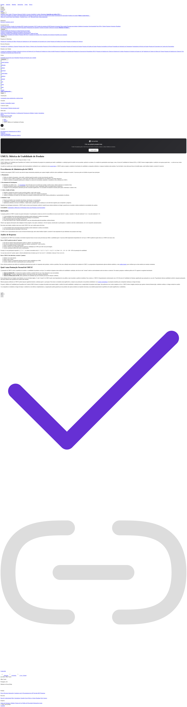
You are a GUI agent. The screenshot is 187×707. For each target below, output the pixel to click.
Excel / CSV (27, 17)
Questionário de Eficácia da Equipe (140, 46)
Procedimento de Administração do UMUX (11, 131)
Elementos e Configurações (17, 113)
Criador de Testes (34, 33)
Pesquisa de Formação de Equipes (74, 46)
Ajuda (26, 4)
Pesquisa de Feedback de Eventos (58, 41)
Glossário (22, 698)
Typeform (22, 17)
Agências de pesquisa (54, 27)
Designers (9, 27)
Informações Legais (37, 703)
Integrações (20, 4)
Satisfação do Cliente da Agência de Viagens (154, 51)
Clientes (104, 26)
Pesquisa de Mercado (5, 30)
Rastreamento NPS (24, 15)
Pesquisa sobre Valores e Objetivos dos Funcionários (31, 46)
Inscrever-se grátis (8, 115)
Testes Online (4, 34)
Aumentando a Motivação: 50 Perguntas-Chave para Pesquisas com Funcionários (26, 207)
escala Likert (53, 166)
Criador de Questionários (6, 32)
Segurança (113, 26)
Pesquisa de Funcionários (24, 33)
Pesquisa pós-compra (49, 15)
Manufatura (43, 14)
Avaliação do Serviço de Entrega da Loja (26, 51)
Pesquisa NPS (24, 34)
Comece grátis (93, 150)
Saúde (10, 14)
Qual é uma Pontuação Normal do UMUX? (11, 135)
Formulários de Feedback (13, 34)
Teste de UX (41, 15)
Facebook (13, 675)
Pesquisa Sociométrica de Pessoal (104, 46)
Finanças (15, 14)
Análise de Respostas (5, 134)
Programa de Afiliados (29, 113)
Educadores (24, 27)
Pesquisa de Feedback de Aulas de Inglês (45, 51)
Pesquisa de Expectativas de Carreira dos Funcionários (161, 46)
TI (12, 14)
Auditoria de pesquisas (83, 26)
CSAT (17, 15)
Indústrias (3, 14)
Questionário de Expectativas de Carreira (40, 41)
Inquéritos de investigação (49, 34)
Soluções (8, 4)
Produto (3, 4)
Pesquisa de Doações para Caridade (28, 57)
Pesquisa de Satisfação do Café (24, 41)
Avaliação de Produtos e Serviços (21, 32)
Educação (20, 14)
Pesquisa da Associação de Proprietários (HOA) (85, 51)
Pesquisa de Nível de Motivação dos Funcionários (54, 46)
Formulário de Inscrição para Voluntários (10, 57)
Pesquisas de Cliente (15, 30)
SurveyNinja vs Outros (30, 698)
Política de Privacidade (27, 703)
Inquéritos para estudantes (61, 34)
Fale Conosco (44, 698)
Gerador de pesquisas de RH (43, 26)
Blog (13, 698)
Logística (38, 14)
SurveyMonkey (16, 17)
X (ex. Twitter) (23, 675)
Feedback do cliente (11, 15)
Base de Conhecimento (6, 698)
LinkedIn (3, 705)
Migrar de (3, 17)
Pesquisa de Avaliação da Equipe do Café (133, 51)
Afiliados (13, 703)
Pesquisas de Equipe (25, 30)
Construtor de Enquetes (36, 34)
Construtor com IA (9, 22)
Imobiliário (33, 14)
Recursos (3, 22)
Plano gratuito (63, 26)
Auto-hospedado (92, 26)
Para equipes (3, 27)
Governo (29, 14)
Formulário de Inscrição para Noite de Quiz (11, 52)
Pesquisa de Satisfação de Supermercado (64, 51)
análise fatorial (123, 264)
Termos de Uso (18, 703)
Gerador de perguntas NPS (17, 26)
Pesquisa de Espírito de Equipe (89, 46)
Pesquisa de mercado (33, 15)
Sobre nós (3, 703)
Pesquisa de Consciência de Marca (9, 41)
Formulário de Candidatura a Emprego (9, 46)
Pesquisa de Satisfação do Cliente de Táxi (174, 51)
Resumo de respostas (55, 26)
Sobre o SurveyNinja (5, 113)
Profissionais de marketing (33, 27)
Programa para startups (72, 26)
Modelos (14, 4)
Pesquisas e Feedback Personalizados (9, 33)
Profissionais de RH (16, 27)
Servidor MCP (37, 693)
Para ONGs (99, 26)
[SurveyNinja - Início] (7, 3)
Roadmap (118, 26)
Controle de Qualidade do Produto (8, 51)
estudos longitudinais (103, 281)
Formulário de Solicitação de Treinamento (122, 46)
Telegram (6, 675)
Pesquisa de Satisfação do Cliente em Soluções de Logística (110, 51)
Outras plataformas (43, 17)
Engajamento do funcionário (61, 15)
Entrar (2, 11)
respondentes (22, 185)
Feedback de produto (73, 15)
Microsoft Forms (34, 17)
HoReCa (24, 14)
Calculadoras (41, 113)
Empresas (108, 26)
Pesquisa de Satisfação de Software (74, 41)
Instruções (3, 132)
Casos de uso (4, 15)
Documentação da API (28, 693)
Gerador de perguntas (6, 26)
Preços (30, 4)
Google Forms (8, 17)
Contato (36, 113)
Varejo (6, 14)
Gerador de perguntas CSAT (30, 26)
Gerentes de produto (44, 27)
